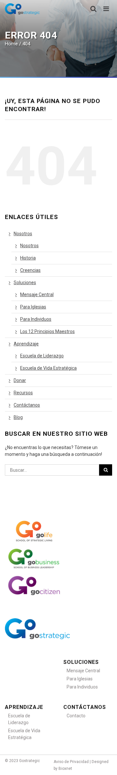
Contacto (76, 715)
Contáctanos (27, 405)
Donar (20, 380)
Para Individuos (35, 319)
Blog (18, 417)
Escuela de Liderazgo (42, 355)
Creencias (30, 270)
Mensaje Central (37, 294)
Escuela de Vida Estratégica (48, 368)
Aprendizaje (26, 343)
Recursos (23, 392)
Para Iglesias (33, 306)
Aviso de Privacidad (71, 761)
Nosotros (23, 233)
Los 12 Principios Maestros (47, 331)
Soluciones (25, 282)
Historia (28, 257)
